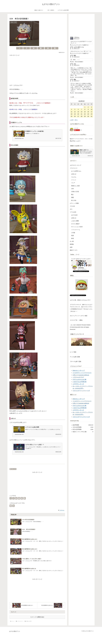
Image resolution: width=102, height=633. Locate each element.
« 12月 (72, 120)
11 (71, 111)
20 (78, 114)
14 (81, 111)
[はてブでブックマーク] (33, 48)
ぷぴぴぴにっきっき (78, 384)
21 (81, 114)
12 (75, 111)
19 (75, 114)
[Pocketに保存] (40, 48)
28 (81, 116)
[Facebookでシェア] (26, 48)
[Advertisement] (37, 70)
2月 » (76, 120)
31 (91, 116)
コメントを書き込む (37, 617)
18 (71, 114)
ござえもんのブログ (78, 377)
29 (85, 116)
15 (85, 111)
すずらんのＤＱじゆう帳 (79, 379)
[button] (55, 48)
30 (88, 116)
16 (88, 111)
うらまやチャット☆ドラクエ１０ (82, 372)
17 (91, 111)
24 (91, 114)
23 (88, 114)
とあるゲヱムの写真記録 (79, 381)
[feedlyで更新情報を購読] (11, 506)
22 (85, 114)
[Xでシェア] (19, 48)
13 (78, 111)
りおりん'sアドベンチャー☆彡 (81, 390)
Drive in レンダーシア (79, 370)
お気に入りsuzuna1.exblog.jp (81, 375)
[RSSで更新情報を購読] (13, 506)
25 (71, 116)
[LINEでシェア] (48, 48)
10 (91, 109)
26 (75, 116)
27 (78, 116)
